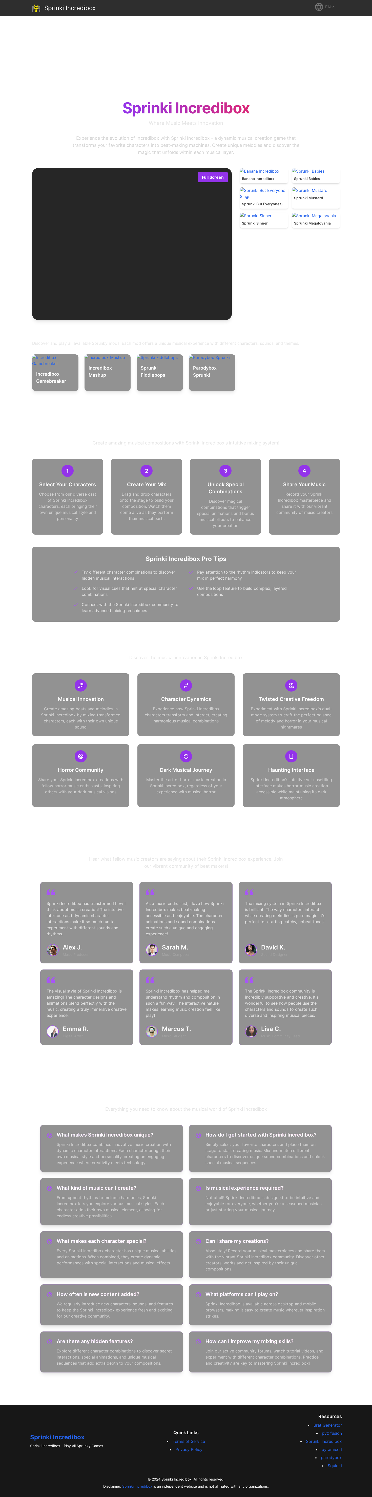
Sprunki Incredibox (324, 1441)
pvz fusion (332, 1433)
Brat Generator (328, 1425)
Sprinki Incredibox (57, 1437)
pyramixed (332, 1449)
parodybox (331, 1457)
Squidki (335, 1465)
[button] (325, 7)
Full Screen (213, 177)
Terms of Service (189, 1441)
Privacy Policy (188, 1449)
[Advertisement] (186, 54)
